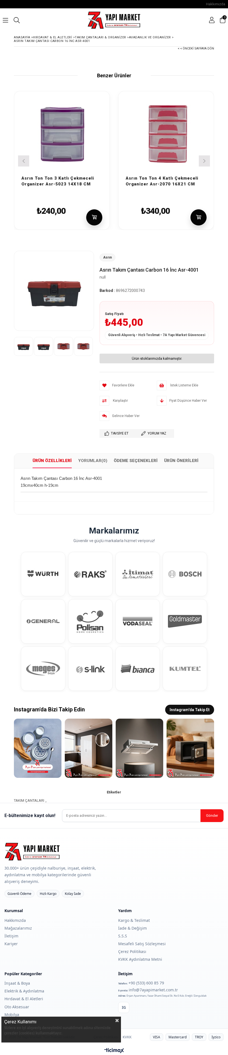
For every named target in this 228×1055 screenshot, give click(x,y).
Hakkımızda (215, 4)
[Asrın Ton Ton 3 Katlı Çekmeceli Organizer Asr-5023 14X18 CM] (62, 133)
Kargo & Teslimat (134, 920)
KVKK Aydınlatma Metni (140, 959)
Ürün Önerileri (181, 460)
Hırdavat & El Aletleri (23, 998)
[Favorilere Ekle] (98, 171)
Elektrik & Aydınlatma (24, 991)
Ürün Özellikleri (52, 460)
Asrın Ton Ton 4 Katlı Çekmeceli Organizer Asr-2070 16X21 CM (162, 178)
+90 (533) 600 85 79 (146, 983)
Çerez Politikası (132, 951)
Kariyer (11, 943)
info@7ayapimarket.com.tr (153, 989)
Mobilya (11, 1014)
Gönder (212, 815)
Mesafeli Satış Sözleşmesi (142, 943)
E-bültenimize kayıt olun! (29, 815)
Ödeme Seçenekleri (136, 460)
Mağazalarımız (18, 928)
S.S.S (122, 936)
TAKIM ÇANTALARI (29, 800)
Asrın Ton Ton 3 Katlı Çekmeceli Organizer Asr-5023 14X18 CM (57, 178)
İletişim (11, 936)
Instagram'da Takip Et (190, 710)
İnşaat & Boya (17, 983)
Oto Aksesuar (16, 1006)
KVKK (127, 1037)
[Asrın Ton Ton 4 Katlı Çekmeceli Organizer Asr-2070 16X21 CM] (166, 133)
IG (124, 1007)
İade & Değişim (132, 928)
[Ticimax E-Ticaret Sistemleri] (114, 1051)
